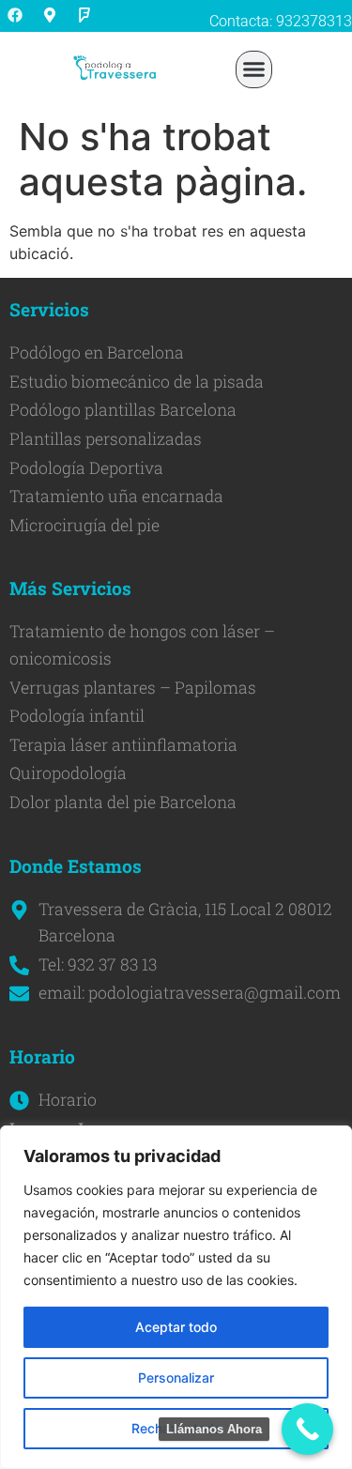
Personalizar (176, 1377)
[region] (176, 1297)
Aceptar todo (176, 1327)
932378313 (314, 21)
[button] (254, 69)
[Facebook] (15, 15)
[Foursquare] (84, 15)
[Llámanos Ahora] (307, 1429)
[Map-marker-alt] (50, 15)
